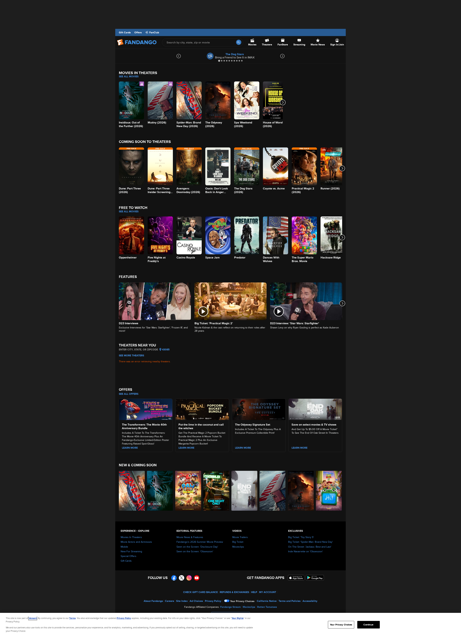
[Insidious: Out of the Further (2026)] (160, 491)
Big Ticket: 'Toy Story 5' (301, 537)
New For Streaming (131, 551)
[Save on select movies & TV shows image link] (315, 409)
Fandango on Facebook (174, 578)
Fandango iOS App (296, 577)
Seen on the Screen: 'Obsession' (194, 551)
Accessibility (310, 601)
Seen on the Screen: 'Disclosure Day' (197, 546)
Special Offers (128, 556)
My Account (267, 592)
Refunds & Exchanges (234, 592)
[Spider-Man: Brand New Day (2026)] (132, 491)
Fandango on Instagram (189, 578)
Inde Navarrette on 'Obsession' (305, 551)
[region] (230, 625)
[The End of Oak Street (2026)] (244, 491)
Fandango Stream (230, 607)
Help (254, 592)
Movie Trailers (240, 537)
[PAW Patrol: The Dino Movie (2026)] (188, 491)
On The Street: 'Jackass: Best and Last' (309, 546)
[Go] (238, 42)
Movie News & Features (189, 537)
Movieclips (238, 546)
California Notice (267, 601)
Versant (33, 618)
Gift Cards (125, 32)
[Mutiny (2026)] (272, 491)
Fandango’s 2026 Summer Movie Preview (199, 542)
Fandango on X (181, 578)
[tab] (219, 61)
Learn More (243, 448)
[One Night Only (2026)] (216, 491)
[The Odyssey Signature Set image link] (258, 409)
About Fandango (153, 601)
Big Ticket (237, 542)
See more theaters (131, 355)
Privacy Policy (213, 601)
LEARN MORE (130, 448)
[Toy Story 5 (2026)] (329, 491)
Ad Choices (196, 601)
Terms (72, 618)
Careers (169, 601)
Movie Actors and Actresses (136, 542)
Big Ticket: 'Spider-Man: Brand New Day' (310, 542)
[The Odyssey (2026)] (301, 491)
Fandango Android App (315, 577)
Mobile (124, 546)
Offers (138, 32)
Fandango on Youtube (196, 578)
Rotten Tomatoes (267, 607)
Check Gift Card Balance (200, 592)
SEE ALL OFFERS (128, 393)
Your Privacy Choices (242, 601)
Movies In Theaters (131, 537)
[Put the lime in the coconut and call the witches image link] (202, 409)
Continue (368, 624)
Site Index (182, 601)
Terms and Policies (290, 601)
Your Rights (237, 618)
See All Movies (128, 76)
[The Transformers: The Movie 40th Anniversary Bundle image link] (145, 409)
